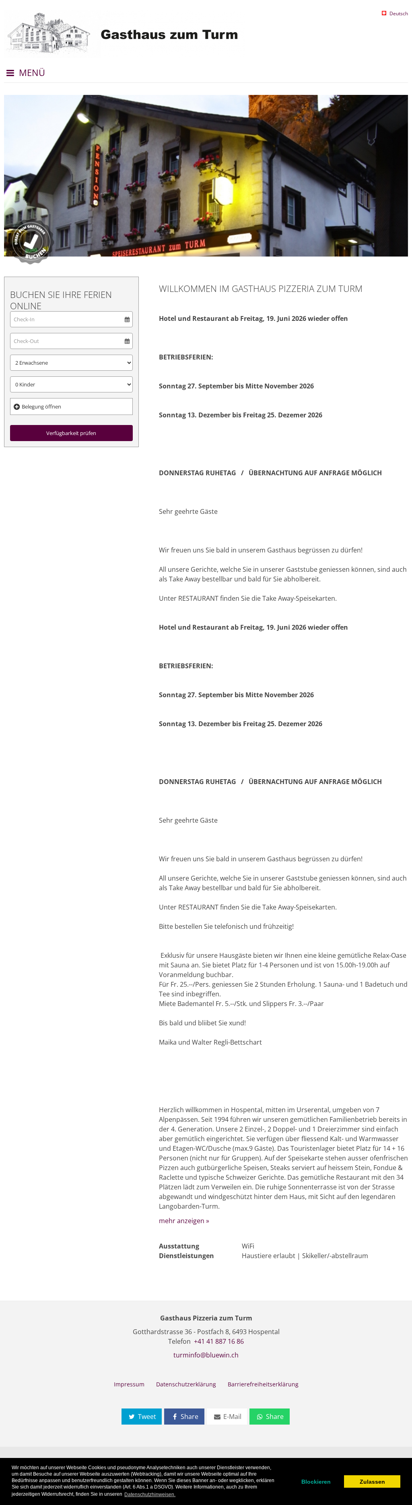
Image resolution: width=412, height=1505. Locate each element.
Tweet (146, 1416)
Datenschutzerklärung (186, 1384)
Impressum (129, 1384)
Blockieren (316, 1481)
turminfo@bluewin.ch (206, 1355)
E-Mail (231, 1416)
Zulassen (372, 1481)
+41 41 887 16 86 (219, 1341)
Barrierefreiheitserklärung (263, 1384)
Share (188, 1416)
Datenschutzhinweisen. (149, 1494)
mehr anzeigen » (184, 1220)
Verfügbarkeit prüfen (71, 433)
